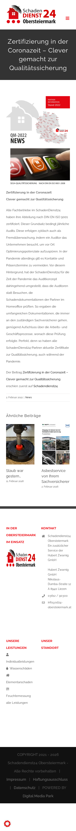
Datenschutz (24, 788)
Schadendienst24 (45, 386)
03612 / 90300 (58, 595)
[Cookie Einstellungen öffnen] (7, 826)
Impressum (16, 779)
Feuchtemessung (18, 696)
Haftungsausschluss (50, 779)
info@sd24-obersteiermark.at (59, 605)
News (28, 397)
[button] (9, 456)
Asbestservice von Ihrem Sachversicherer (55, 476)
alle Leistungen (17, 703)
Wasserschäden (20, 668)
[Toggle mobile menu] (68, 18)
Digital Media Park (38, 796)
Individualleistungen (20, 661)
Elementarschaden (19, 682)
